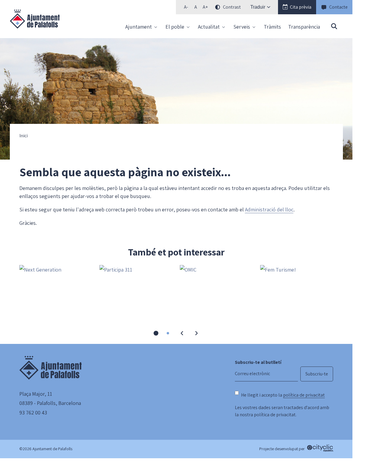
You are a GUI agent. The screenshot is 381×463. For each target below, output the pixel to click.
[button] (297, 7)
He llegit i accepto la (283, 395)
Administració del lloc (269, 209)
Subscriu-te (316, 374)
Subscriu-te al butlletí (258, 362)
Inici (23, 135)
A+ (206, 8)
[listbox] (211, 7)
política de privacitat (304, 395)
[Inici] (35, 19)
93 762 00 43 (33, 412)
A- (187, 8)
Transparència (304, 26)
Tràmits (272, 26)
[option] (195, 7)
